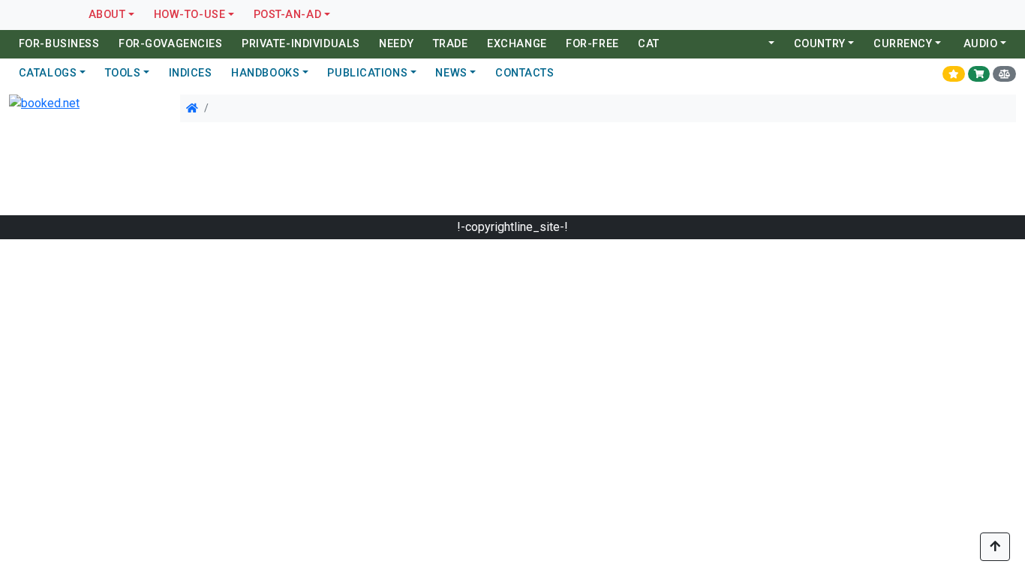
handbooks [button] (265, 73)
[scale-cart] (1004, 73)
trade (450, 44)
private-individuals (301, 44)
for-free (592, 44)
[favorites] (953, 73)
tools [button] (123, 73)
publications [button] (367, 73)
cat (649, 44)
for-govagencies (170, 44)
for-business (59, 44)
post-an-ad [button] (288, 14)
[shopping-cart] (979, 73)
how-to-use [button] (190, 14)
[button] (770, 44)
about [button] (107, 14)
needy (396, 44)
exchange (516, 44)
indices (190, 73)
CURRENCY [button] (902, 44)
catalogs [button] (48, 73)
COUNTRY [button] (820, 44)
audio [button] (980, 44)
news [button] (451, 73)
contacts (524, 73)
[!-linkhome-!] (192, 108)
